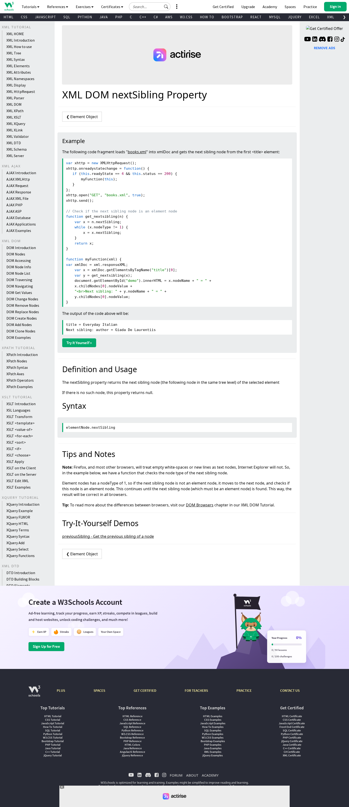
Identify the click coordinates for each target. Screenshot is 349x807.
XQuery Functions (20, 555)
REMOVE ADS (324, 48)
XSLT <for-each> (19, 435)
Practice (310, 6)
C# (156, 17)
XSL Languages (18, 410)
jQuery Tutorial (53, 755)
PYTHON (85, 17)
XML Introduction (20, 40)
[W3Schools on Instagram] (337, 39)
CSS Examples (212, 719)
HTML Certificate (292, 716)
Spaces (290, 6)
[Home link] (9, 6)
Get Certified (223, 6)
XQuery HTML (17, 523)
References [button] (56, 6)
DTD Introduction (20, 572)
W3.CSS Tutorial (52, 737)
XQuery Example (19, 510)
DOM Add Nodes (19, 324)
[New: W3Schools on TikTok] (343, 39)
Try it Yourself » (79, 342)
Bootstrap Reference (132, 737)
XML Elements (18, 65)
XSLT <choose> (18, 455)
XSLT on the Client (21, 468)
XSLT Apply (15, 461)
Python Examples (212, 734)
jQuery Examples (213, 755)
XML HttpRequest (20, 91)
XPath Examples (19, 386)
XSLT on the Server (21, 474)
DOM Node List (18, 273)
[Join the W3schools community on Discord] (322, 39)
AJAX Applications (21, 224)
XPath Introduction (22, 354)
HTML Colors (132, 744)
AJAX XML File (17, 198)
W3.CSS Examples (212, 737)
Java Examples (213, 748)
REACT (256, 17)
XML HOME (15, 33)
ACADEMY (210, 775)
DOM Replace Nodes (22, 311)
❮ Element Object (82, 116)
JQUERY (295, 17)
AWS (169, 17)
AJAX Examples (18, 230)
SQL (66, 17)
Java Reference (132, 748)
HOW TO (207, 17)
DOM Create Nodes (21, 318)
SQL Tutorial (52, 730)
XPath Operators (20, 380)
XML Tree (13, 53)
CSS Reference (132, 719)
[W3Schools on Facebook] (330, 39)
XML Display (16, 85)
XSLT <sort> (16, 442)
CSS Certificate (292, 719)
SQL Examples (212, 730)
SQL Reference (132, 727)
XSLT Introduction (21, 403)
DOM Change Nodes (22, 299)
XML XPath (15, 110)
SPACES (99, 690)
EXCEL (314, 17)
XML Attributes (18, 72)
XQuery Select (17, 549)
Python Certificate (292, 734)
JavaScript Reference (132, 723)
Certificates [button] (111, 6)
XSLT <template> (20, 423)
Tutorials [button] (29, 6)
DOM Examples (18, 337)
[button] (166, 7)
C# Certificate (292, 752)
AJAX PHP (14, 204)
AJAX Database (18, 217)
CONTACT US (290, 690)
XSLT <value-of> (19, 429)
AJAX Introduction (21, 172)
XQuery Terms (17, 530)
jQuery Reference (132, 755)
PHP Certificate (292, 737)
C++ (143, 17)
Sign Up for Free (46, 646)
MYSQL (275, 17)
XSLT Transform (19, 416)
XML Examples (212, 752)
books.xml (137, 151)
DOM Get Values (19, 292)
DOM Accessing (18, 260)
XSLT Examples (18, 487)
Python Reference (132, 730)
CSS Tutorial (52, 719)
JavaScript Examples (212, 723)
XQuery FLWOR (18, 517)
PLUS (61, 690)
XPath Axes (15, 373)
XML (330, 17)
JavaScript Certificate (292, 723)
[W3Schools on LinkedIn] (315, 39)
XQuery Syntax (17, 536)
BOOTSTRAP (232, 17)
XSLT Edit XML (17, 480)
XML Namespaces (20, 78)
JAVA (103, 17)
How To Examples (212, 727)
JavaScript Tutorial (52, 723)
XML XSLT (13, 117)
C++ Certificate (292, 748)
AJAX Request (17, 185)
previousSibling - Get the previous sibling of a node (108, 536)
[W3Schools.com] (34, 693)
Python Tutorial (52, 734)
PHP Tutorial (52, 744)
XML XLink (14, 130)
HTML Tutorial (52, 716)
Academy (270, 6)
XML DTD (13, 142)
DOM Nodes (15, 254)
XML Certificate (292, 755)
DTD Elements (18, 585)
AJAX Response (18, 192)
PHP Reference (132, 741)
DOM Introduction (21, 247)
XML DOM (14, 104)
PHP (119, 17)
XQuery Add (15, 542)
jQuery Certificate (291, 741)
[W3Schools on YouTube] (307, 39)
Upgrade (248, 6)
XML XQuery (15, 123)
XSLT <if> (13, 448)
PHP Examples (212, 744)
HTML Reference (132, 716)
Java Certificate (292, 744)
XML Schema (16, 149)
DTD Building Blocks (22, 579)
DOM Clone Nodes (20, 331)
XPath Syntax (17, 367)
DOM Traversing (19, 279)
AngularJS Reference (132, 752)
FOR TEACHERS (196, 690)
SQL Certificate (292, 730)
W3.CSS (186, 17)
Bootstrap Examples (213, 741)
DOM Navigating (19, 286)
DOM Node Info (18, 266)
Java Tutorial (53, 748)
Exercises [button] (83, 6)
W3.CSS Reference (132, 734)
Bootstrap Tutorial (53, 741)
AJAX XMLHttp (18, 179)
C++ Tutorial (52, 752)
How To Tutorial (52, 727)
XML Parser (15, 98)
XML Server (15, 155)
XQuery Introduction (22, 504)
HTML (9, 17)
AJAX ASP (14, 211)
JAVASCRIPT (45, 17)
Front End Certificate (291, 727)
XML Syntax (15, 59)
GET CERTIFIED (145, 690)
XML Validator (17, 136)
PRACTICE (244, 690)
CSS (24, 17)
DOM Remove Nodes (22, 305)
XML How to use (19, 46)
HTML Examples (212, 716)
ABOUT (192, 775)
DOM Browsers (199, 505)
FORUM (176, 775)
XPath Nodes (16, 361)
